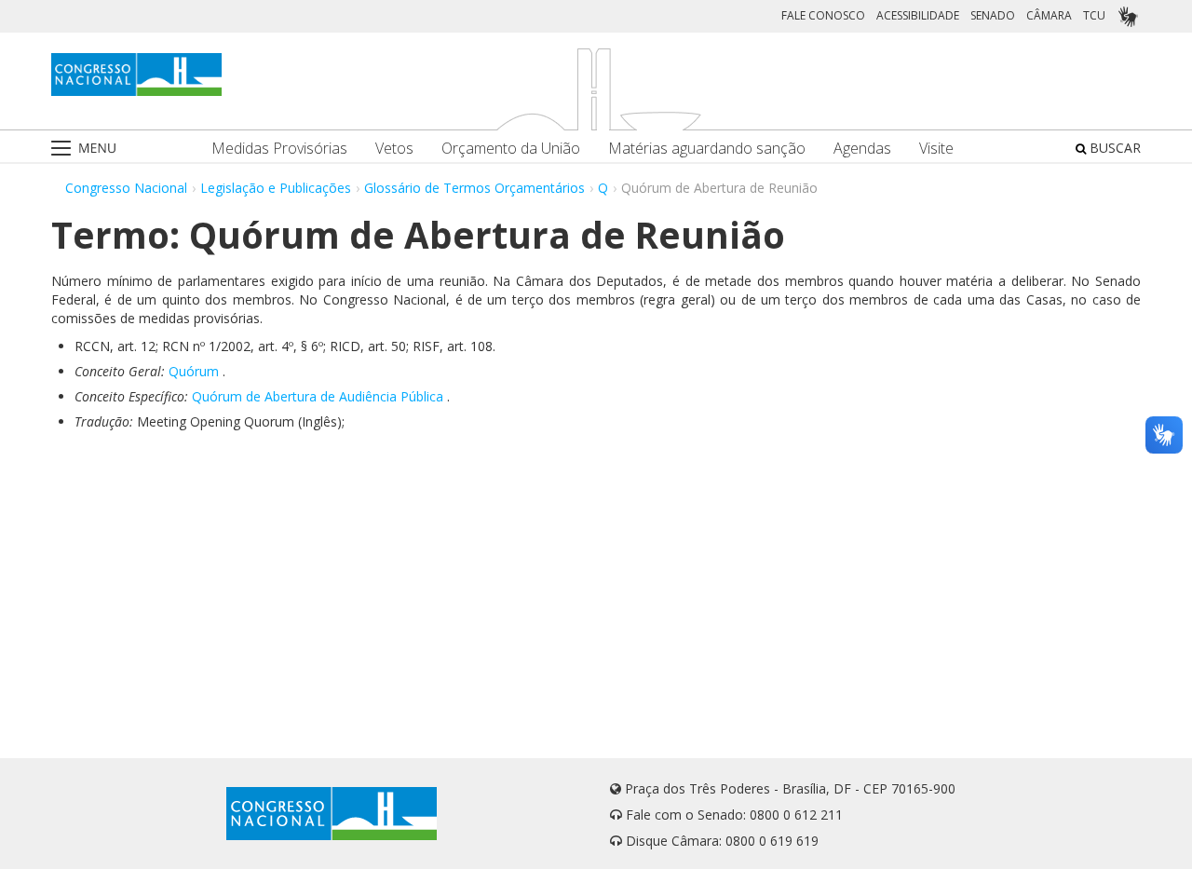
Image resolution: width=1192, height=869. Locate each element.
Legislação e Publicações (275, 188)
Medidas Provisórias (279, 148)
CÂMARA (1049, 15)
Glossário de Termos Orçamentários (474, 188)
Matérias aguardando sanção (707, 148)
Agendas (862, 148)
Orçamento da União (510, 148)
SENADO (992, 15)
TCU (1094, 15)
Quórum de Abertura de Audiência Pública (317, 396)
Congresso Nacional (126, 188)
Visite (936, 148)
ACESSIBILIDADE (917, 15)
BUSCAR (1113, 147)
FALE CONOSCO (823, 15)
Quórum (194, 371)
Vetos (394, 148)
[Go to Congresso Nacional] (136, 74)
